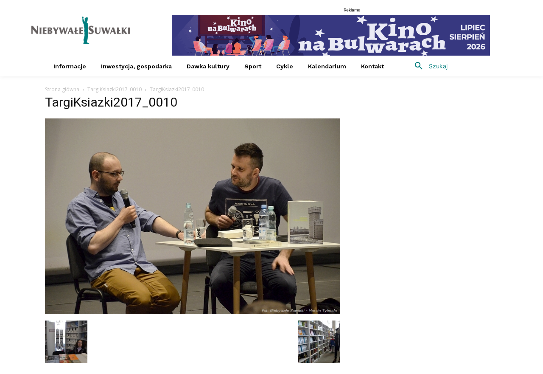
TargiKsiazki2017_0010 (114, 89)
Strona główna (62, 89)
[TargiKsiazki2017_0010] (192, 311)
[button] (428, 66)
